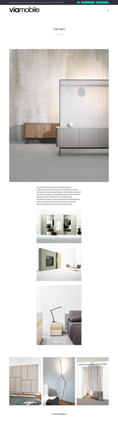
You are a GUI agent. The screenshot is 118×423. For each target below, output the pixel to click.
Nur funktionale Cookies (88, 2)
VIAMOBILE (62, 414)
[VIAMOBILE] (55, 10)
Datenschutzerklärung (70, 2)
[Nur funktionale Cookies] (116, 2)
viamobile (60, 34)
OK (78, 2)
